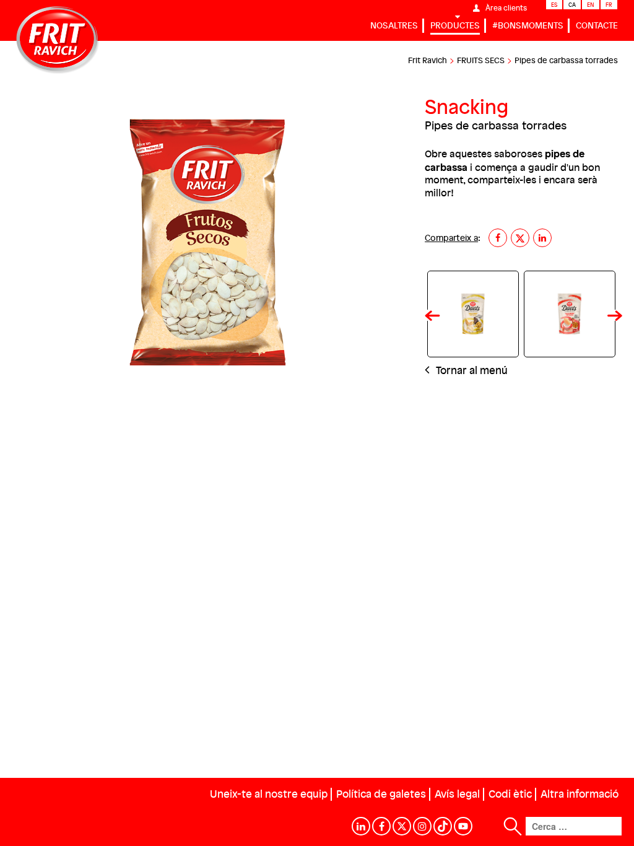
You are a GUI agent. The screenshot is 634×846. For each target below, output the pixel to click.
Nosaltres (394, 25)
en (590, 5)
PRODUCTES (455, 25)
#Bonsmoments (527, 25)
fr (609, 5)
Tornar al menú (471, 369)
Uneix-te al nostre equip (269, 793)
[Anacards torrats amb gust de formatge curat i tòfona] (473, 314)
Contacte (597, 25)
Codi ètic (510, 793)
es (554, 5)
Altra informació (580, 793)
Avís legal (457, 793)
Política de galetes (381, 793)
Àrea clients (506, 7)
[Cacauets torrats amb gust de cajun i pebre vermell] (569, 314)
